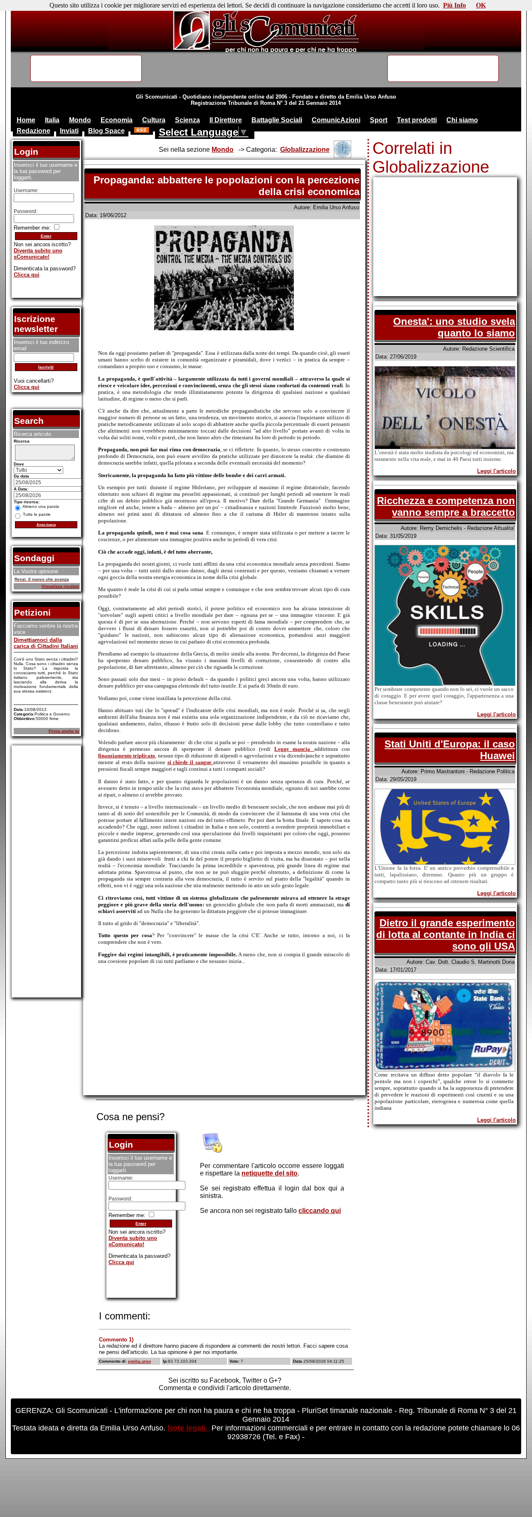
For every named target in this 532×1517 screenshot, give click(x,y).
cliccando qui (319, 1210)
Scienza (187, 120)
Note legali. (188, 1428)
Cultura (153, 120)
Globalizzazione (305, 149)
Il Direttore (225, 120)
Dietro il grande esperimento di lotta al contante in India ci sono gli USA (445, 934)
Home (26, 120)
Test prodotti (417, 120)
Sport (378, 120)
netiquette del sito (269, 1173)
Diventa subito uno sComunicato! (132, 1241)
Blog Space (106, 130)
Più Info (454, 5)
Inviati (69, 130)
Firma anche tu (64, 731)
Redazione (33, 130)
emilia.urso (139, 1361)
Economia (117, 120)
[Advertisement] (224, 1036)
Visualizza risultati (60, 586)
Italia (52, 120)
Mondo (80, 120)
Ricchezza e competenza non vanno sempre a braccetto (446, 506)
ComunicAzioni (336, 120)
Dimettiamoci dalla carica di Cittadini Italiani (46, 643)
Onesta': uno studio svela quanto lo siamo (454, 327)
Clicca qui (121, 1262)
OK (481, 5)
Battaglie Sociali (276, 120)
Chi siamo (462, 120)
